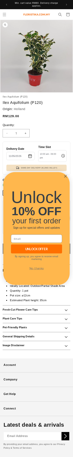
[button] (4, 14)
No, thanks (36, 268)
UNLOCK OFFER (36, 249)
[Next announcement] (66, 5)
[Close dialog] (65, 176)
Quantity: (9, 125)
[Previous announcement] (6, 5)
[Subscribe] (65, 436)
